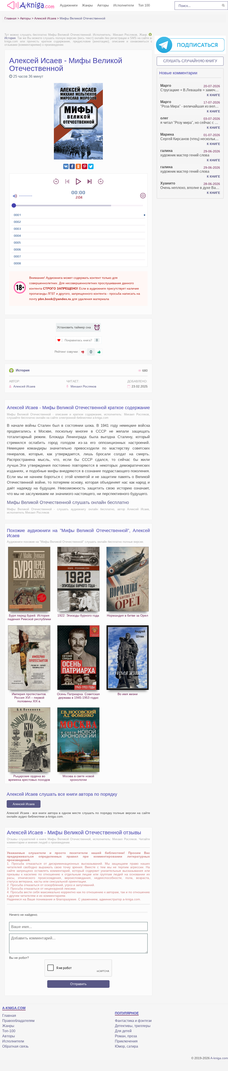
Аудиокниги (68, 5)
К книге (213, 95)
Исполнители (123, 5)
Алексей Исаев (23, 386)
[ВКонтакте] (66, 166)
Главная (9, 1015)
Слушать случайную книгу (190, 61)
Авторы (103, 5)
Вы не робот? (19, 957)
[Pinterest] (84, 166)
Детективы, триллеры (133, 1026)
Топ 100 (144, 5)
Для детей (123, 1031)
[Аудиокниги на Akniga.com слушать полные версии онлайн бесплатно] (30, 5)
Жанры (87, 5)
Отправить (78, 984)
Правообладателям (18, 1021)
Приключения (126, 1041)
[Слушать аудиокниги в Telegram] (190, 44)
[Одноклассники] (78, 166)
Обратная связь (15, 1046)
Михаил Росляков (83, 386)
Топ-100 (8, 1031)
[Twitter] (91, 166)
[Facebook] (72, 166)
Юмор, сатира (126, 1046)
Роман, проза (126, 1036)
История (23, 370)
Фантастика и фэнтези (133, 1021)
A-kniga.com (219, 1058)
